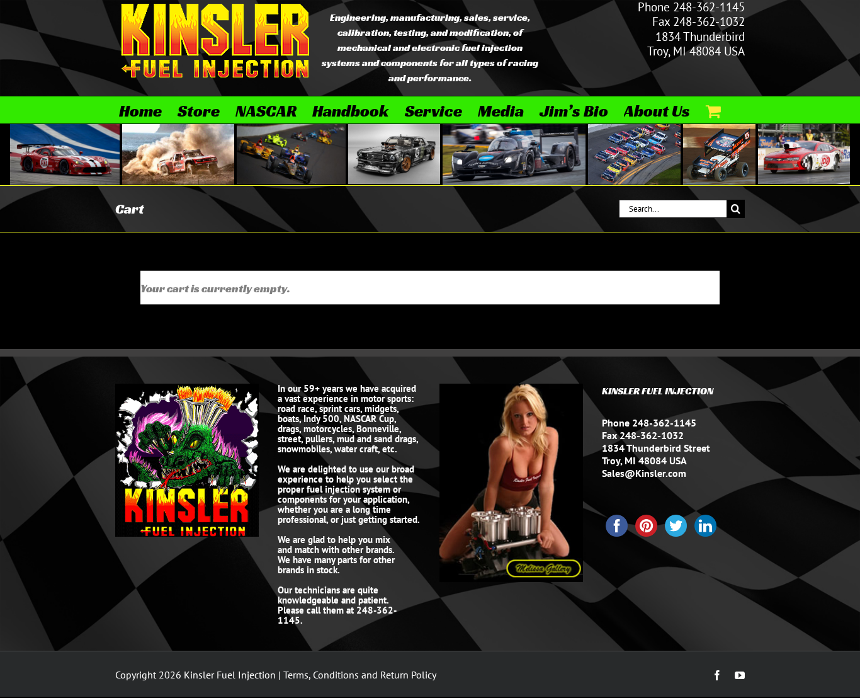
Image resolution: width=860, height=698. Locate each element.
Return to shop (688, 288)
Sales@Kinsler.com (644, 473)
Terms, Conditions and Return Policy (359, 674)
